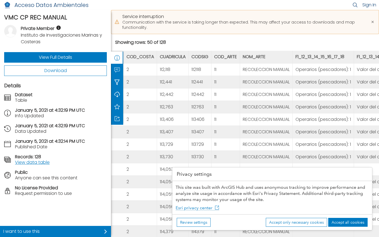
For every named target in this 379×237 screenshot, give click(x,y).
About (117, 58)
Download (55, 70)
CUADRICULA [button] (173, 57)
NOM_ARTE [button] (254, 57)
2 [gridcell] (128, 69)
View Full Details (55, 57)
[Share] (117, 119)
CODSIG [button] (199, 57)
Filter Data (117, 82)
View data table (32, 162)
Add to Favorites (117, 106)
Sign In (369, 5)
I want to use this (21, 231)
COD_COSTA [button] (140, 57)
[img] (58, 27)
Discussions (117, 70)
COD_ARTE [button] (225, 57)
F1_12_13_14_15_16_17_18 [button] (319, 57)
